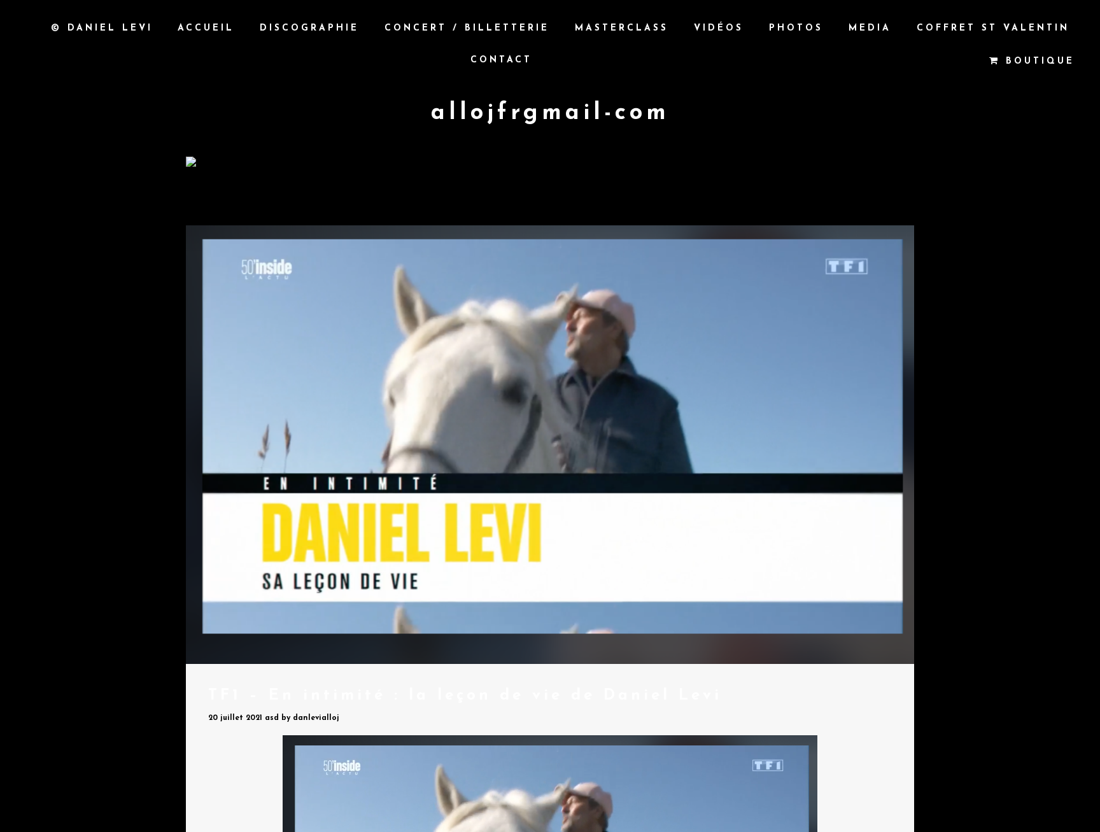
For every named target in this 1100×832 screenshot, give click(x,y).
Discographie (309, 28)
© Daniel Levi (102, 28)
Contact (501, 60)
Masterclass (621, 28)
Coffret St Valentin (993, 28)
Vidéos (719, 28)
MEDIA (870, 28)
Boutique (1037, 61)
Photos (796, 28)
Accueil (206, 28)
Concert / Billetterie (466, 28)
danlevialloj (316, 718)
